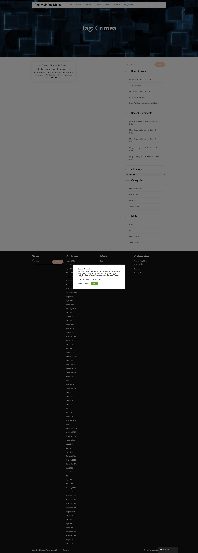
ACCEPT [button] (94, 283)
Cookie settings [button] (83, 283)
